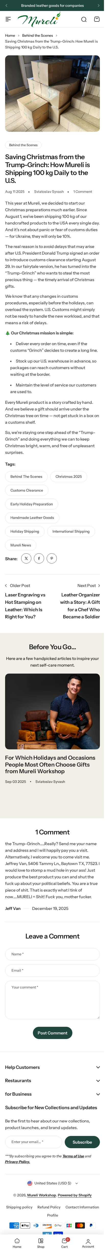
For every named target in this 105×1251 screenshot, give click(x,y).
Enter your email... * (27, 1162)
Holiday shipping (24, 531)
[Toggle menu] (8, 19)
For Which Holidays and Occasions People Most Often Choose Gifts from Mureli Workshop (50, 764)
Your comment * (24, 987)
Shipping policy (36, 1227)
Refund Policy (66, 1227)
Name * (17, 954)
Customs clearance (26, 490)
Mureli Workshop (39, 1215)
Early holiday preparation (31, 504)
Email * (17, 970)
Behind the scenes (26, 476)
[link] (26, 558)
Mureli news (20, 545)
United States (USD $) (51, 1203)
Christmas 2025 (69, 476)
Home (10, 35)
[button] (6, 5)
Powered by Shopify (73, 1215)
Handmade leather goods (32, 517)
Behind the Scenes (37, 35)
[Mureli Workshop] (39, 19)
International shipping (71, 531)
